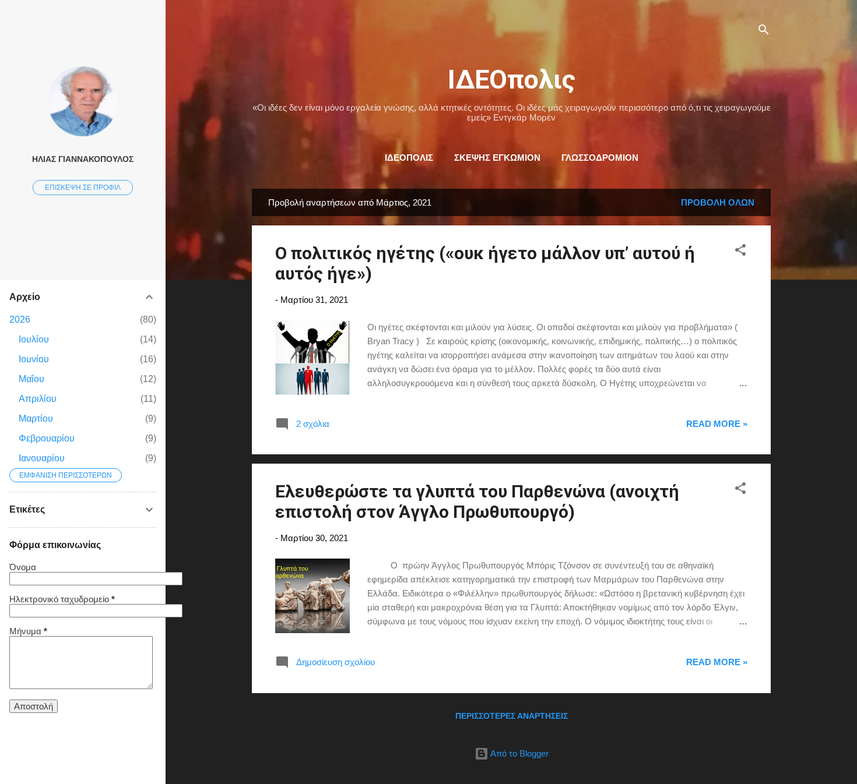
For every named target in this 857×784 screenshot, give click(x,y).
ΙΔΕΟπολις (511, 79)
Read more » (716, 424)
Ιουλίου (34, 339)
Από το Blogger (519, 753)
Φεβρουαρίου (47, 438)
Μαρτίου (36, 418)
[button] (740, 252)
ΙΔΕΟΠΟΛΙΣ (409, 158)
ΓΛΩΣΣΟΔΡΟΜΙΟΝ (599, 158)
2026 (19, 319)
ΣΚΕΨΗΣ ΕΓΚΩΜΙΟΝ (497, 158)
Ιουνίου (34, 359)
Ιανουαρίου (42, 458)
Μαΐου (31, 379)
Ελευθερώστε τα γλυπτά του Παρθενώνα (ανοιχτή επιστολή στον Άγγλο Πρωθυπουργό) (477, 501)
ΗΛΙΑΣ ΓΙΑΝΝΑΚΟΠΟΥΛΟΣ (83, 159)
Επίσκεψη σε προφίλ (83, 187)
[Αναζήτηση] (764, 32)
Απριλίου (38, 399)
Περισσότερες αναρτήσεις (511, 716)
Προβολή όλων (717, 202)
